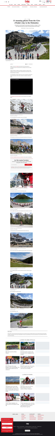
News (12, 4)
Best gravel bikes (32, 416)
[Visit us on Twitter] (47, 1)
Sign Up (7, 427)
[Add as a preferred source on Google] (27, 430)
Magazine (35, 4)
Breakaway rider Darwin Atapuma (16, 96)
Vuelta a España (23, 417)
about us (15, 426)
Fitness (28, 4)
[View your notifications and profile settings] (8, 2)
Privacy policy (34, 426)
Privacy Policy (9, 430)
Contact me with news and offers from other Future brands (7, 425)
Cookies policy (39, 426)
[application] (21, 86)
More (44, 4)
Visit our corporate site (37, 433)
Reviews (19, 4)
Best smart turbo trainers (33, 417)
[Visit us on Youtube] (49, 1)
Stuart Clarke (24, 28)
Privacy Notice (12, 167)
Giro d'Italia (16, 66)
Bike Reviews (39, 416)
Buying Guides (23, 4)
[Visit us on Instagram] (46, 1)
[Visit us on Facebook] (48, 1)
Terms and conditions (28, 426)
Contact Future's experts (21, 426)
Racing (15, 4)
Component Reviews (40, 417)
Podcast (40, 4)
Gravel (32, 4)
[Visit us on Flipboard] (50, 1)
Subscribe (47, 2)
